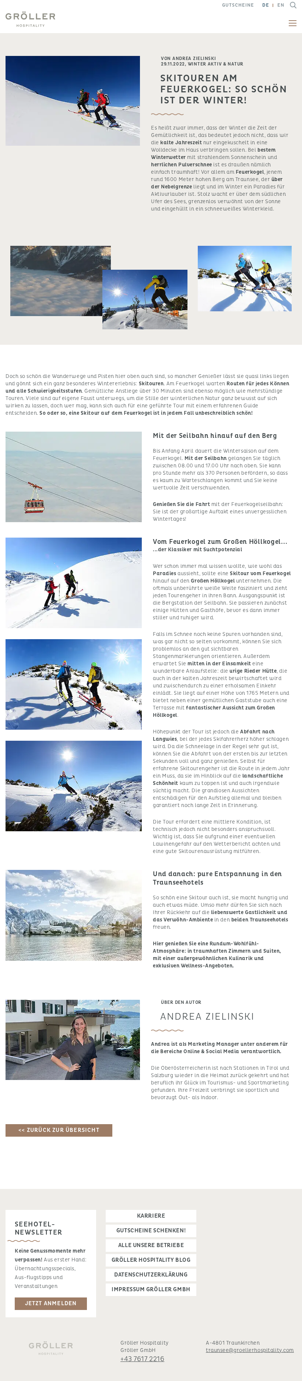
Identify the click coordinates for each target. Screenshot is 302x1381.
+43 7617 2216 (142, 1359)
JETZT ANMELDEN (51, 1303)
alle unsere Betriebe (151, 1245)
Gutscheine (238, 5)
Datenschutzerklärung (150, 1274)
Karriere (151, 1215)
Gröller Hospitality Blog (151, 1260)
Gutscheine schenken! (151, 1230)
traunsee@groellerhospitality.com (250, 1350)
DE (265, 5)
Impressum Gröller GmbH (151, 1289)
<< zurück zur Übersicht (58, 1130)
